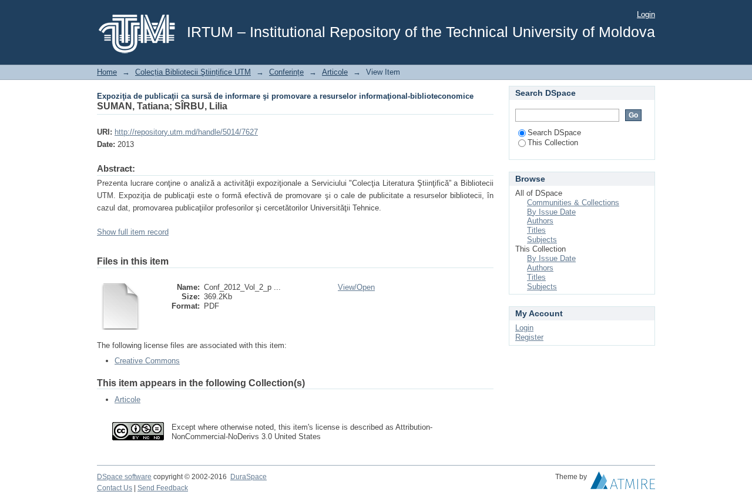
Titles (536, 230)
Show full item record (133, 232)
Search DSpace (554, 132)
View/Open (356, 287)
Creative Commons (147, 360)
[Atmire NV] (622, 483)
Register (529, 337)
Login (646, 14)
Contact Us (114, 488)
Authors (540, 220)
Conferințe (286, 72)
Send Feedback (162, 488)
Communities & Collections (573, 202)
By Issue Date (551, 212)
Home (107, 72)
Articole (335, 72)
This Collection (553, 142)
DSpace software (124, 477)
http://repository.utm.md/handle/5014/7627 (186, 132)
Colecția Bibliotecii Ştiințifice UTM (193, 72)
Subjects (542, 239)
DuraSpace (248, 477)
